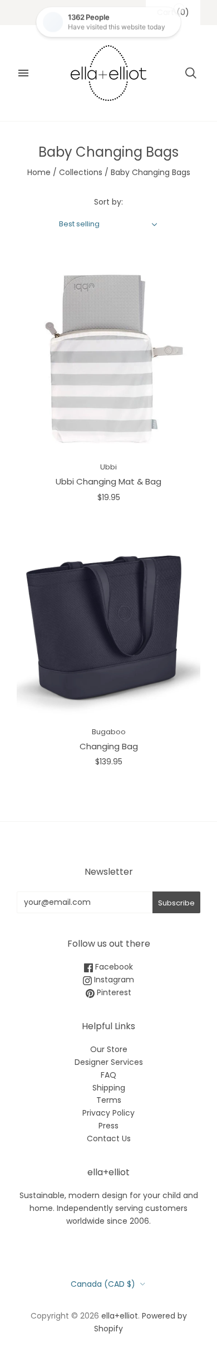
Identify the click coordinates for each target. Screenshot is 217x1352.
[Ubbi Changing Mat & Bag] (108, 359)
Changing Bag (109, 746)
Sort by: (108, 201)
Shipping (108, 1087)
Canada (103, 1284)
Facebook (113, 966)
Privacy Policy (108, 1112)
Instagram (113, 979)
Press (108, 1125)
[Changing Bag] (108, 624)
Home (39, 172)
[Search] (190, 73)
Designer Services (109, 1062)
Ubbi (108, 467)
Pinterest (113, 992)
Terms (108, 1100)
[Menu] (23, 73)
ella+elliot (119, 1315)
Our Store (108, 1049)
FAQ (108, 1074)
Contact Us (109, 1138)
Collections (80, 172)
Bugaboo (109, 731)
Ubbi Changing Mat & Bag (108, 481)
